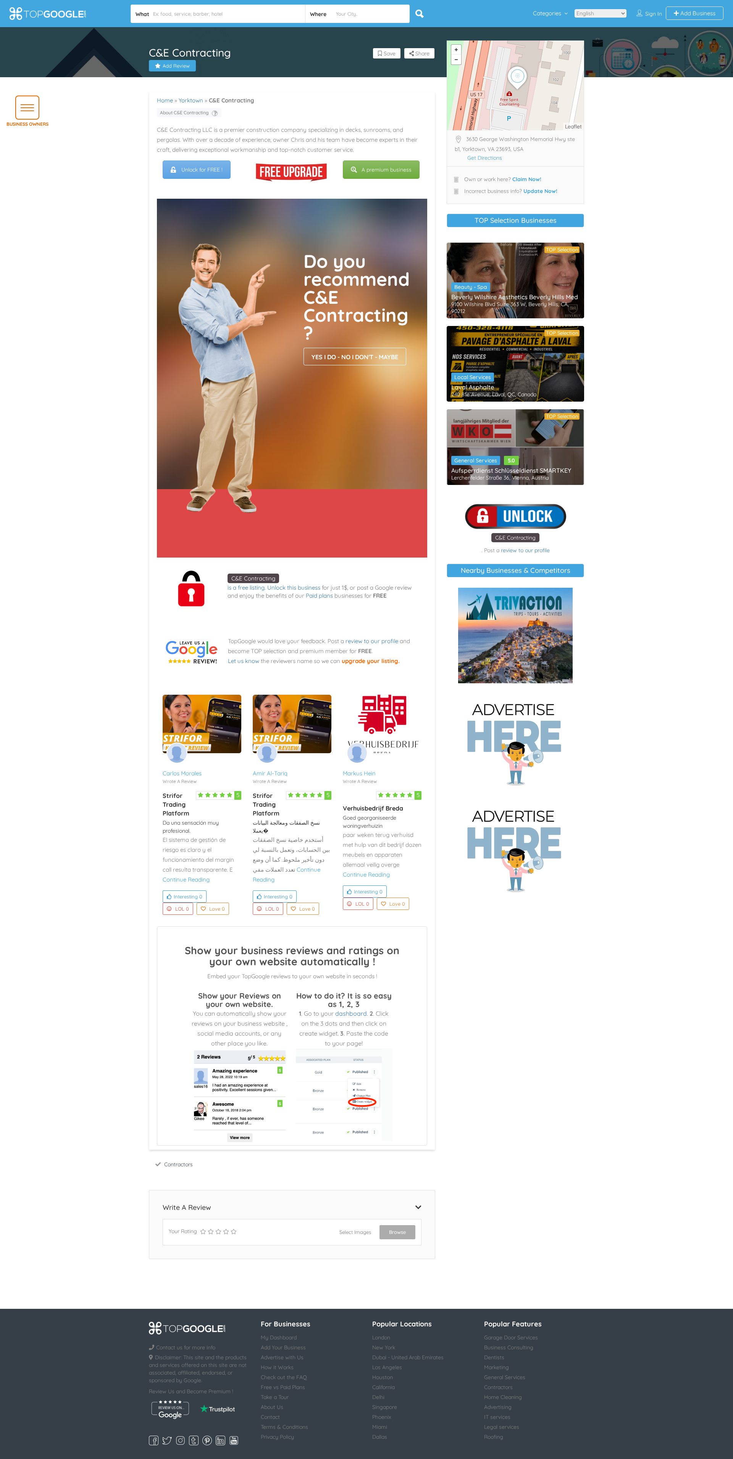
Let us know (243, 661)
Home (165, 100)
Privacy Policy (277, 1436)
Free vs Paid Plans (283, 1387)
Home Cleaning (503, 1397)
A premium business (387, 169)
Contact (270, 1417)
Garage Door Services (511, 1337)
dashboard (351, 1013)
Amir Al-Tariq (270, 773)
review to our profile (372, 641)
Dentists (494, 1357)
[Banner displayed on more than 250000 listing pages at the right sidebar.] (515, 742)
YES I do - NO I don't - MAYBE (355, 357)
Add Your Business (283, 1347)
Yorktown (191, 100)
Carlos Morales (182, 773)
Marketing (496, 1367)
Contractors (178, 1164)
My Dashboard (279, 1337)
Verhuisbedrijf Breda (373, 808)
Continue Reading (186, 879)
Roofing (493, 1436)
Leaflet (573, 126)
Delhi (378, 1397)
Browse (397, 1232)
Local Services (472, 377)
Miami (379, 1426)
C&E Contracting (253, 578)
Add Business (697, 13)
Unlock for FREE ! (202, 169)
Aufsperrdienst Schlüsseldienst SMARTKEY (511, 470)
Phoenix (381, 1417)
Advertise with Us (282, 1357)
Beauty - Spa (470, 287)
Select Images (355, 1232)
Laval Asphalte (472, 387)
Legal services (501, 1426)
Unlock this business (293, 587)
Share (421, 53)
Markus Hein (359, 773)
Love (217, 909)
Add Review (176, 66)
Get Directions (484, 157)
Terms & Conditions (284, 1426)
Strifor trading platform (176, 804)
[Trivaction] (515, 635)
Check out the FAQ (284, 1377)
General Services (475, 460)
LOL (182, 909)
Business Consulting (508, 1347)
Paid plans (319, 595)
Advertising (498, 1407)
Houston (382, 1377)
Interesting (188, 896)
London (381, 1337)
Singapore (384, 1407)
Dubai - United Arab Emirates (408, 1357)
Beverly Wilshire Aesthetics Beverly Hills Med (514, 297)
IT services (497, 1417)
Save (389, 53)
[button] (27, 108)
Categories (547, 13)
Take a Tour (275, 1397)
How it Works (277, 1367)
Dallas (379, 1436)
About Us (272, 1407)
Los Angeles (387, 1367)
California (383, 1387)
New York (383, 1347)
